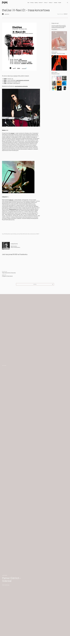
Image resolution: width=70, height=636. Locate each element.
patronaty (18, 233)
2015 (5, 233)
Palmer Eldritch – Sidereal (11, 579)
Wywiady (36, 2)
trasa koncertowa (33, 233)
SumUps (50, 2)
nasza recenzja (12, 209)
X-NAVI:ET (37, 233)
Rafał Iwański (25, 233)
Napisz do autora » (14, 246)
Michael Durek (8, 233)
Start (28, 2)
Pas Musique (14, 233)
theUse (12, 133)
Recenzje (32, 2)
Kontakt (59, 2)
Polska (21, 233)
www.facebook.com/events (22, 80)
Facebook (55, 2)
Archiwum (40, 2)
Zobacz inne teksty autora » (15, 247)
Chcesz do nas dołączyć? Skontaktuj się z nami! (59, 27)
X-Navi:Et (11, 199)
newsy (11, 233)
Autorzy (45, 2)
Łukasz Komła (7, 14)
